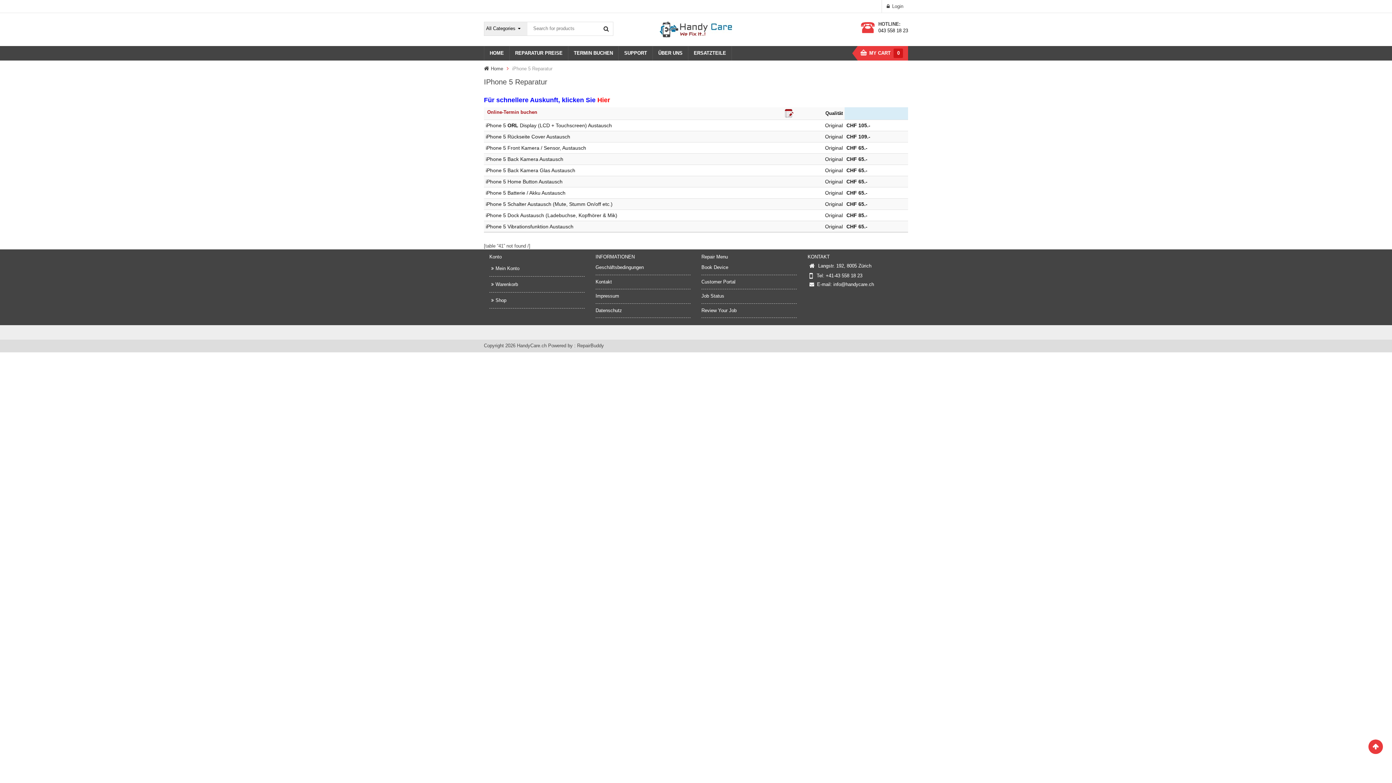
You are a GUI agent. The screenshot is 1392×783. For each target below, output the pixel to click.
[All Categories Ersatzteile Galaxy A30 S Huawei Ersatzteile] (506, 29)
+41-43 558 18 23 (844, 275)
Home (497, 68)
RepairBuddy (590, 345)
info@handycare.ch (853, 284)
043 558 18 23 (893, 30)
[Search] (606, 29)
